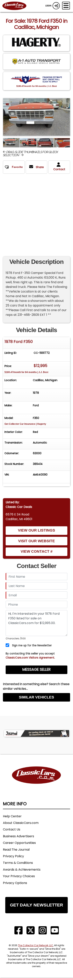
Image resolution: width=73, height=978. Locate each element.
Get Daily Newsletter (36, 905)
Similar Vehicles (36, 697)
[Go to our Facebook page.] (18, 930)
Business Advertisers (18, 836)
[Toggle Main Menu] (66, 5)
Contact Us (11, 829)
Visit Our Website (36, 541)
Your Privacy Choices (19, 876)
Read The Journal (16, 849)
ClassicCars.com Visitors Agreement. (30, 657)
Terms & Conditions (18, 863)
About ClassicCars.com (21, 823)
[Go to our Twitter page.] (30, 930)
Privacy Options (15, 883)
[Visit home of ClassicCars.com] (36, 781)
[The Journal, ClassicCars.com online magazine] (36, 733)
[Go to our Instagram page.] (43, 930)
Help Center (12, 816)
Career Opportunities (19, 843)
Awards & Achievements (21, 869)
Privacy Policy (13, 856)
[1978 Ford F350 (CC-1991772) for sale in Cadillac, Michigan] (36, 117)
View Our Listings (36, 530)
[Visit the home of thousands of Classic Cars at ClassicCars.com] (16, 6)
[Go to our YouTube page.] (55, 930)
